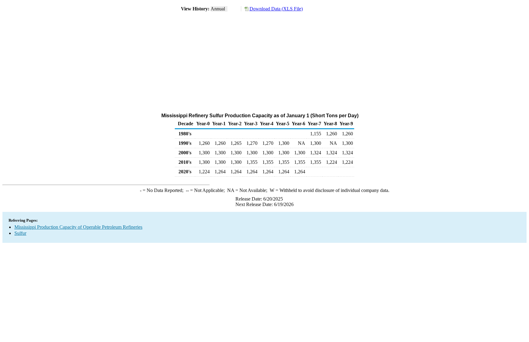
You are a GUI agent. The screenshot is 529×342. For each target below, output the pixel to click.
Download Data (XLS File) (276, 8)
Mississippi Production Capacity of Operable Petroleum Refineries (78, 227)
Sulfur (20, 233)
